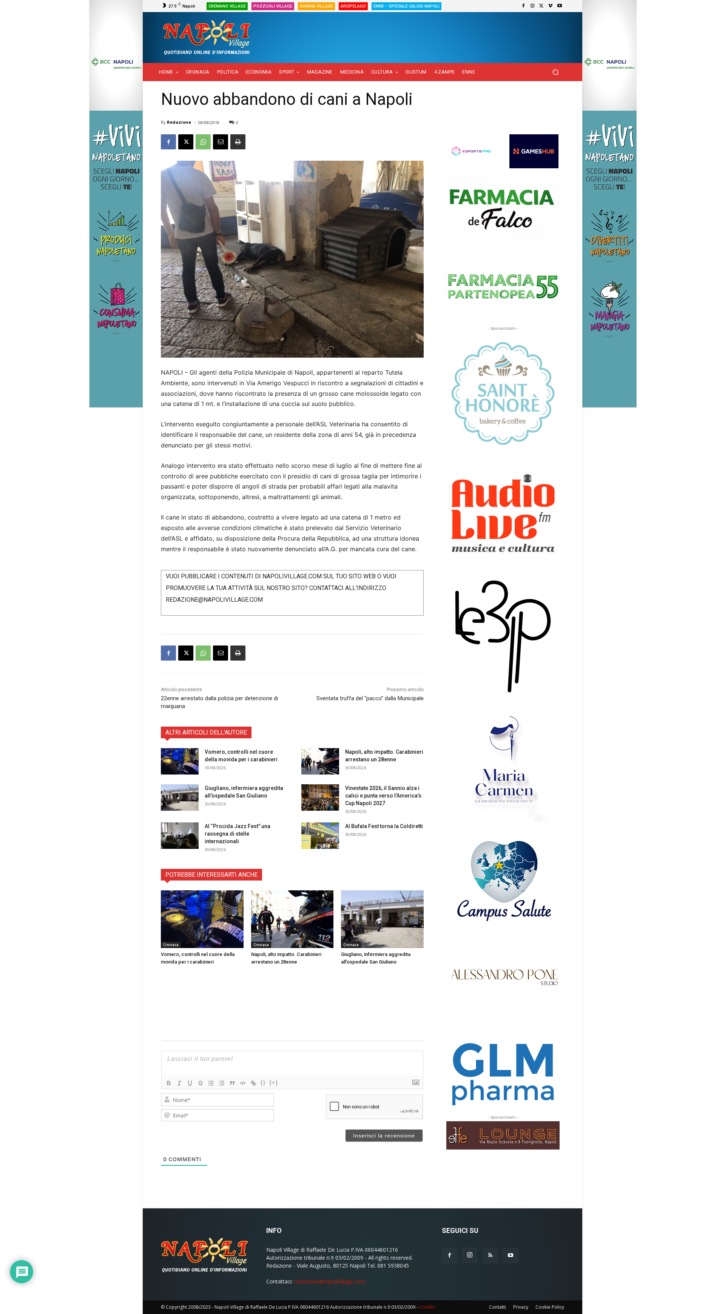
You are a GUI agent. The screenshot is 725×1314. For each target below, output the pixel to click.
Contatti (497, 1307)
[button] (555, 72)
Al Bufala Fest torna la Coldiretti (384, 826)
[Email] (220, 141)
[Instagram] (532, 6)
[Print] (237, 141)
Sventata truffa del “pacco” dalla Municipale (370, 698)
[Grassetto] (169, 1083)
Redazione (179, 122)
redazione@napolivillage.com (329, 1281)
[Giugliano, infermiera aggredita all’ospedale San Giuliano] (180, 797)
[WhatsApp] (203, 141)
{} (263, 1082)
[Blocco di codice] (243, 1083)
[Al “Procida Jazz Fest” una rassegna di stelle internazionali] (180, 835)
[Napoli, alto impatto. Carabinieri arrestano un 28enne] (320, 761)
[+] (274, 1082)
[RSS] (490, 1255)
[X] (541, 6)
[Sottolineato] (190, 1083)
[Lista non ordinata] (221, 1083)
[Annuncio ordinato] (211, 1083)
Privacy (520, 1307)
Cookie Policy (549, 1307)
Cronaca (171, 944)
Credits (427, 1307)
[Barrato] (200, 1083)
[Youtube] (559, 6)
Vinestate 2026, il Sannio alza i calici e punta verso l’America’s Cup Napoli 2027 (383, 795)
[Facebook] (523, 6)
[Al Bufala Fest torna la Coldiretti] (320, 835)
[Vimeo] (550, 6)
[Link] (253, 1083)
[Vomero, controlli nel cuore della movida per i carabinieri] (180, 761)
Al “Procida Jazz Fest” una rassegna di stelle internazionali (237, 833)
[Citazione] (232, 1083)
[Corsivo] (179, 1083)
